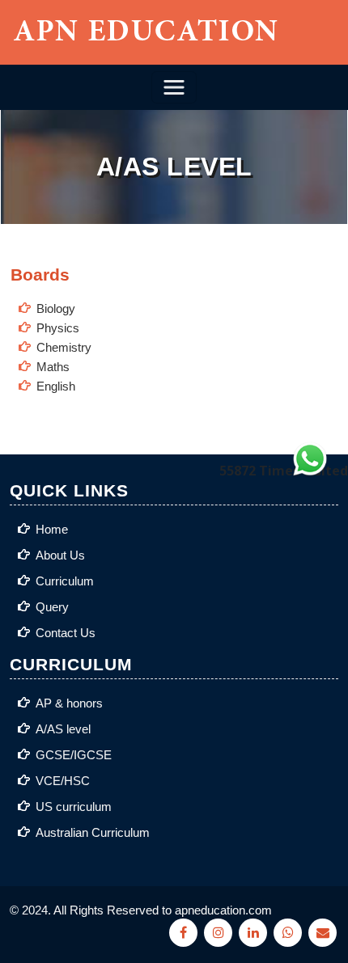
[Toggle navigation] (174, 87)
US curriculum (74, 806)
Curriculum (65, 581)
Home (52, 529)
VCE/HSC (63, 781)
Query (52, 607)
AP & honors (69, 703)
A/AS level (63, 729)
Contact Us (65, 633)
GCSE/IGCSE (74, 755)
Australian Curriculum (93, 832)
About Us (60, 555)
